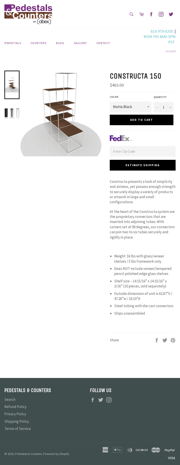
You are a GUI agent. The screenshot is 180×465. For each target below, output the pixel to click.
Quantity (160, 97)
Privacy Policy (15, 414)
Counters (39, 43)
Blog (60, 43)
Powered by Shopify (56, 454)
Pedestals (12, 43)
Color (114, 96)
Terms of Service (17, 428)
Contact (103, 43)
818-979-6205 (162, 31)
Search (9, 399)
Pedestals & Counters (28, 454)
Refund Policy (15, 406)
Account (171, 51)
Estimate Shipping (143, 165)
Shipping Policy (16, 421)
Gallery (80, 43)
